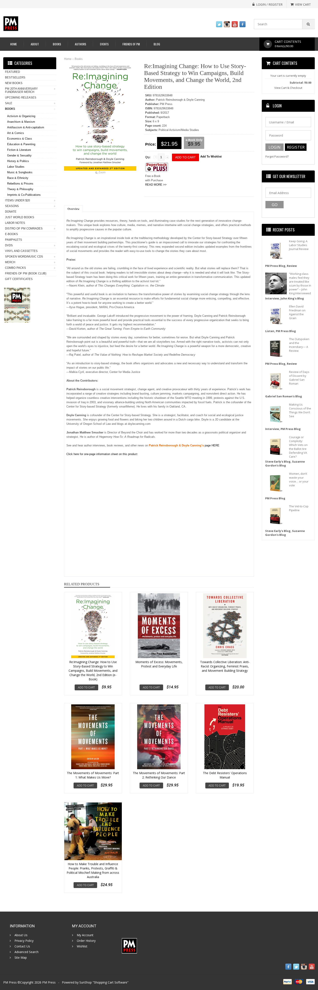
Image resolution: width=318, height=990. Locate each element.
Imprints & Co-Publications (24, 194)
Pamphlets (13, 239)
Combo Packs (15, 267)
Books (57, 44)
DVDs (9, 245)
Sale (8, 103)
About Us (20, 935)
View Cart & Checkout (288, 88)
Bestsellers (15, 77)
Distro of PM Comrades (24, 228)
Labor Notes (15, 222)
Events (104, 44)
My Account (85, 935)
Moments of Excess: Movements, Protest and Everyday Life (159, 664)
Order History (86, 940)
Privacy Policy (24, 940)
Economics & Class (19, 138)
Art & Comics (15, 133)
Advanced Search (26, 952)
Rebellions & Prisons (20, 183)
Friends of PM (131, 44)
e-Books (11, 234)
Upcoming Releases (20, 97)
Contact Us (22, 946)
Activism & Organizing (21, 116)
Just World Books (19, 217)
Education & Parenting (21, 144)
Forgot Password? (277, 156)
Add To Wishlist (211, 156)
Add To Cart (86, 687)
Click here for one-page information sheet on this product (101, 454)
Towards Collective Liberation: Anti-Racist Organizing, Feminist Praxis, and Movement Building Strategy (225, 666)
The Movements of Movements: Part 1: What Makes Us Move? (93, 775)
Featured (12, 71)
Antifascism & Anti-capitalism (25, 127)
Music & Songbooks (19, 172)
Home (13, 44)
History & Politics (18, 161)
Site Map (20, 957)
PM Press (49, 982)
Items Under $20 (17, 200)
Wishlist (82, 946)
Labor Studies (15, 166)
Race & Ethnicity (17, 178)
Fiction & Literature (19, 149)
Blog (157, 44)
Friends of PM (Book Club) (25, 273)
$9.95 (194, 144)
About (35, 44)
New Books (13, 83)
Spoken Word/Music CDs (24, 256)
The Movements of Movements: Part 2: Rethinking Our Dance (159, 775)
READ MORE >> (156, 184)
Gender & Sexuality (19, 155)
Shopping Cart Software (110, 982)
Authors (80, 44)
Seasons (12, 206)
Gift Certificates (19, 279)
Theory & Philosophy (20, 189)
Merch (10, 262)
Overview (73, 208)
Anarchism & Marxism (21, 121)
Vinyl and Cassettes (21, 251)
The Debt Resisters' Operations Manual (225, 775)
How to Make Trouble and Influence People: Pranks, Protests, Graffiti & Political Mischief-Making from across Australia (93, 870)
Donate (10, 211)
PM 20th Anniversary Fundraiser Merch (21, 90)
